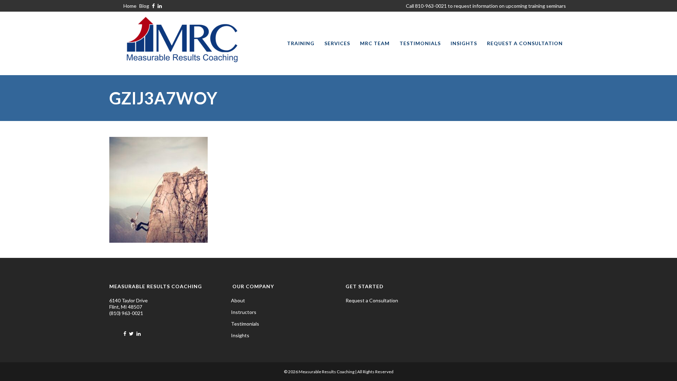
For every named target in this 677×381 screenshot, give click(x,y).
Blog (144, 6)
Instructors (243, 312)
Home (129, 6)
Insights (240, 335)
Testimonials (245, 324)
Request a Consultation (372, 300)
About (238, 300)
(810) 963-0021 (126, 313)
